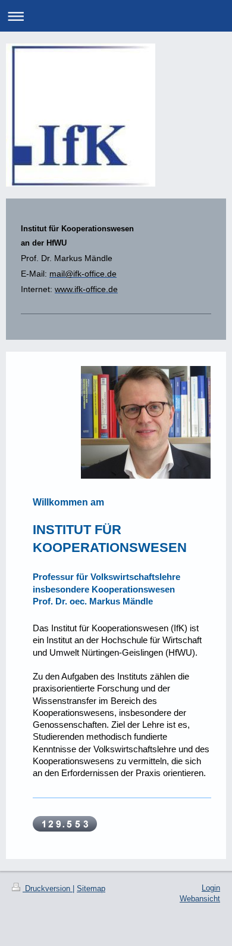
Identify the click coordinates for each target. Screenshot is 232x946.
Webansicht (200, 898)
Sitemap (91, 888)
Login (211, 887)
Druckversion (48, 888)
